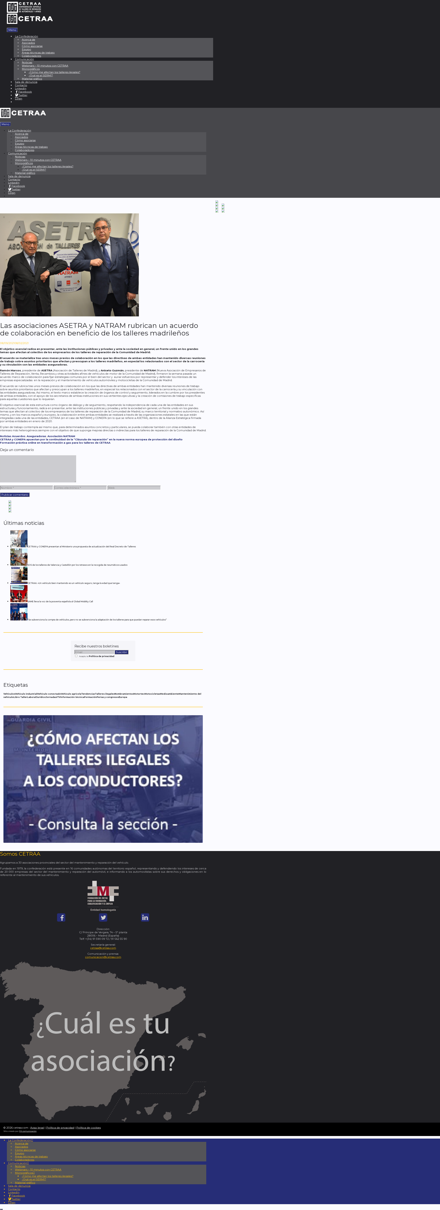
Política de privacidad (101, 656)
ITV (58, 697)
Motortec (139, 694)
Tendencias (88, 694)
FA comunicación (28, 1131)
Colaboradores (31, 56)
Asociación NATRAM (61, 436)
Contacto (21, 85)
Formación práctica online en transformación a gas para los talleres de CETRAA (55, 442)
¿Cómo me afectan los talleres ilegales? (54, 72)
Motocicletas (152, 694)
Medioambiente (169, 694)
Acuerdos (18, 436)
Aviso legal (37, 1127)
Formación (90, 697)
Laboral (31, 697)
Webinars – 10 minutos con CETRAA (45, 65)
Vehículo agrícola (71, 694)
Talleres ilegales (104, 694)
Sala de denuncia (26, 82)
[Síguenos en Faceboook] (61, 920)
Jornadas (51, 697)
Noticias (5, 436)
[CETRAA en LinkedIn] (145, 920)
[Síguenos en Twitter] (103, 920)
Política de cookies (88, 1127)
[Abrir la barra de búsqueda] (8, 26)
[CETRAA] (30, 23)
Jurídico (41, 697)
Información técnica (72, 697)
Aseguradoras (36, 436)
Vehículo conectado (49, 694)
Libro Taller (20, 697)
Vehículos (9, 694)
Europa (123, 697)
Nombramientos (123, 694)
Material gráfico (32, 78)
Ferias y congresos (108, 697)
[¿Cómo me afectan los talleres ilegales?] (103, 841)
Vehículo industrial (26, 694)
